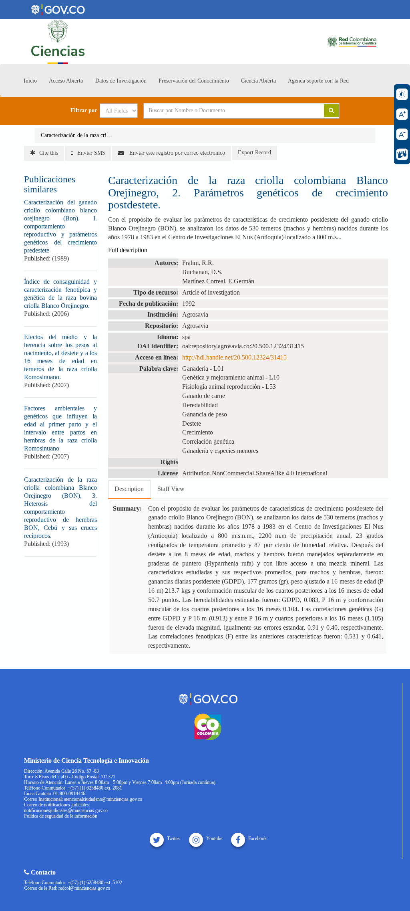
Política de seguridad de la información (60, 816)
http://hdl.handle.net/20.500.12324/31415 (234, 357)
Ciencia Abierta (258, 81)
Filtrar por (83, 110)
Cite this (48, 153)
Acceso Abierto (66, 81)
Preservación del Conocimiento (194, 81)
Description (129, 488)
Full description (127, 249)
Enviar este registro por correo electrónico (176, 153)
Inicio (30, 81)
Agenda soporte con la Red (318, 81)
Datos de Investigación (121, 81)
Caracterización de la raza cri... (76, 135)
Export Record (254, 152)
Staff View (171, 488)
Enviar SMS (91, 153)
